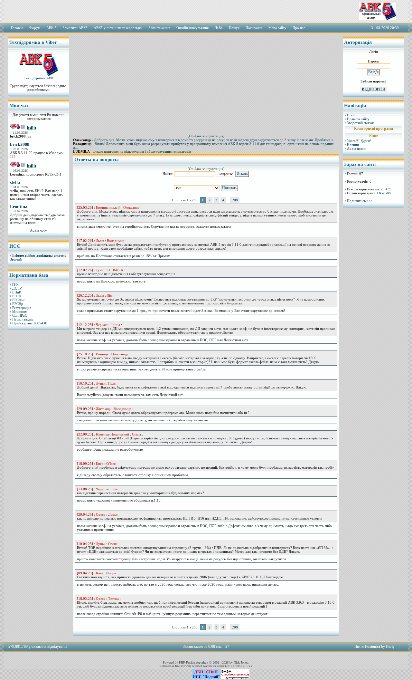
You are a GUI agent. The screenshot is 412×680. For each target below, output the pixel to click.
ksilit (31, 128)
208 (235, 200)
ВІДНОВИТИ (373, 89)
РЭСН (16, 296)
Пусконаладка (22, 319)
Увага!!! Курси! (359, 141)
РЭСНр (17, 304)
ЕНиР (16, 292)
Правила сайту (358, 119)
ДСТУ (17, 288)
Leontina (18, 206)
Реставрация (21, 308)
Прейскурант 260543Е (29, 323)
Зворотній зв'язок (360, 123)
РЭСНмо (18, 300)
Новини (353, 145)
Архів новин (356, 148)
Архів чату (38, 230)
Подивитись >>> (359, 201)
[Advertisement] (38, 433)
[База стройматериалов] (235, 678)
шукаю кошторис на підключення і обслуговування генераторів (142, 151)
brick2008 (19, 144)
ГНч (15, 284)
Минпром (19, 311)
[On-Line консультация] (206, 136)
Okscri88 (384, 193)
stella (15, 182)
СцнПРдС (19, 315)
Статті (352, 115)
